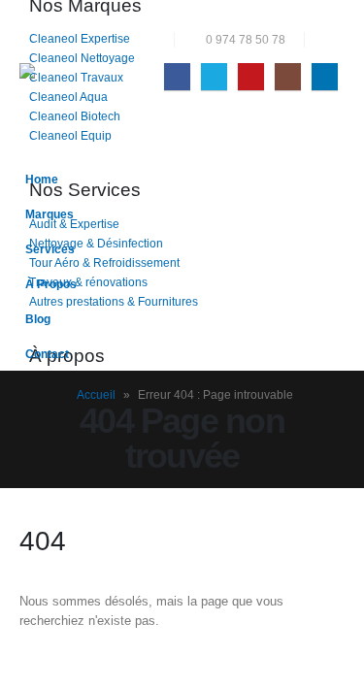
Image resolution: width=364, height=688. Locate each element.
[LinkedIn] (325, 76)
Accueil (96, 395)
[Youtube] (251, 76)
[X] (214, 76)
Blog (37, 318)
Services (50, 249)
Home (41, 179)
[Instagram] (288, 76)
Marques (49, 214)
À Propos (51, 284)
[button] (329, 39)
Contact (47, 353)
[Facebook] (177, 76)
